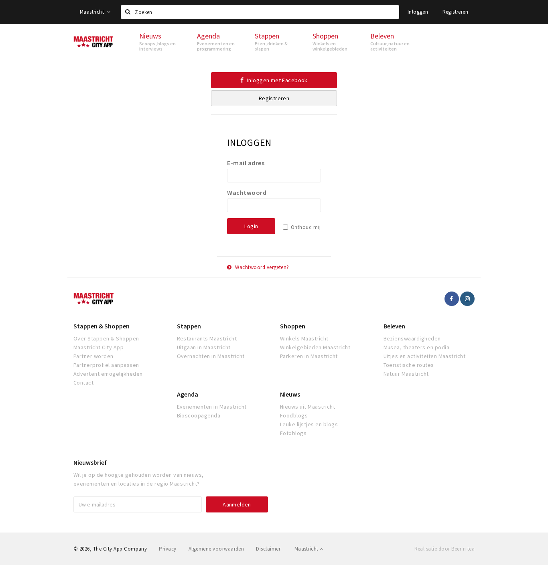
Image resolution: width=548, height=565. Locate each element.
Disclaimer (268, 548)
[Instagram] (467, 299)
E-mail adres (245, 163)
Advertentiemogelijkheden (108, 373)
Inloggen (418, 11)
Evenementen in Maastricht (212, 406)
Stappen (189, 326)
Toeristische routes (409, 365)
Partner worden (93, 356)
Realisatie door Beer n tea (444, 548)
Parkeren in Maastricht (309, 356)
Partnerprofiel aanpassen (106, 365)
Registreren (455, 11)
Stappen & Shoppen (101, 326)
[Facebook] (451, 299)
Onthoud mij (306, 227)
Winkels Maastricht (304, 338)
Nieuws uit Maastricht (307, 406)
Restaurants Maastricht (207, 338)
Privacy (167, 548)
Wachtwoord (246, 192)
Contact (83, 382)
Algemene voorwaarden (216, 548)
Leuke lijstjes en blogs (309, 424)
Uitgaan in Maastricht (204, 347)
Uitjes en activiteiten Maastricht (425, 356)
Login (251, 226)
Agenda (187, 394)
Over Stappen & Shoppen (106, 338)
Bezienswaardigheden (412, 338)
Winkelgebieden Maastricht (315, 347)
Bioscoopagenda (199, 415)
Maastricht (92, 11)
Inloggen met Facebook (277, 80)
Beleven (394, 326)
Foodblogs (294, 415)
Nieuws (290, 394)
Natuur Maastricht (406, 373)
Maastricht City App (98, 347)
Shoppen (292, 326)
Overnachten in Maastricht (211, 356)
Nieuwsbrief (90, 462)
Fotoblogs (293, 433)
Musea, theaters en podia (417, 347)
